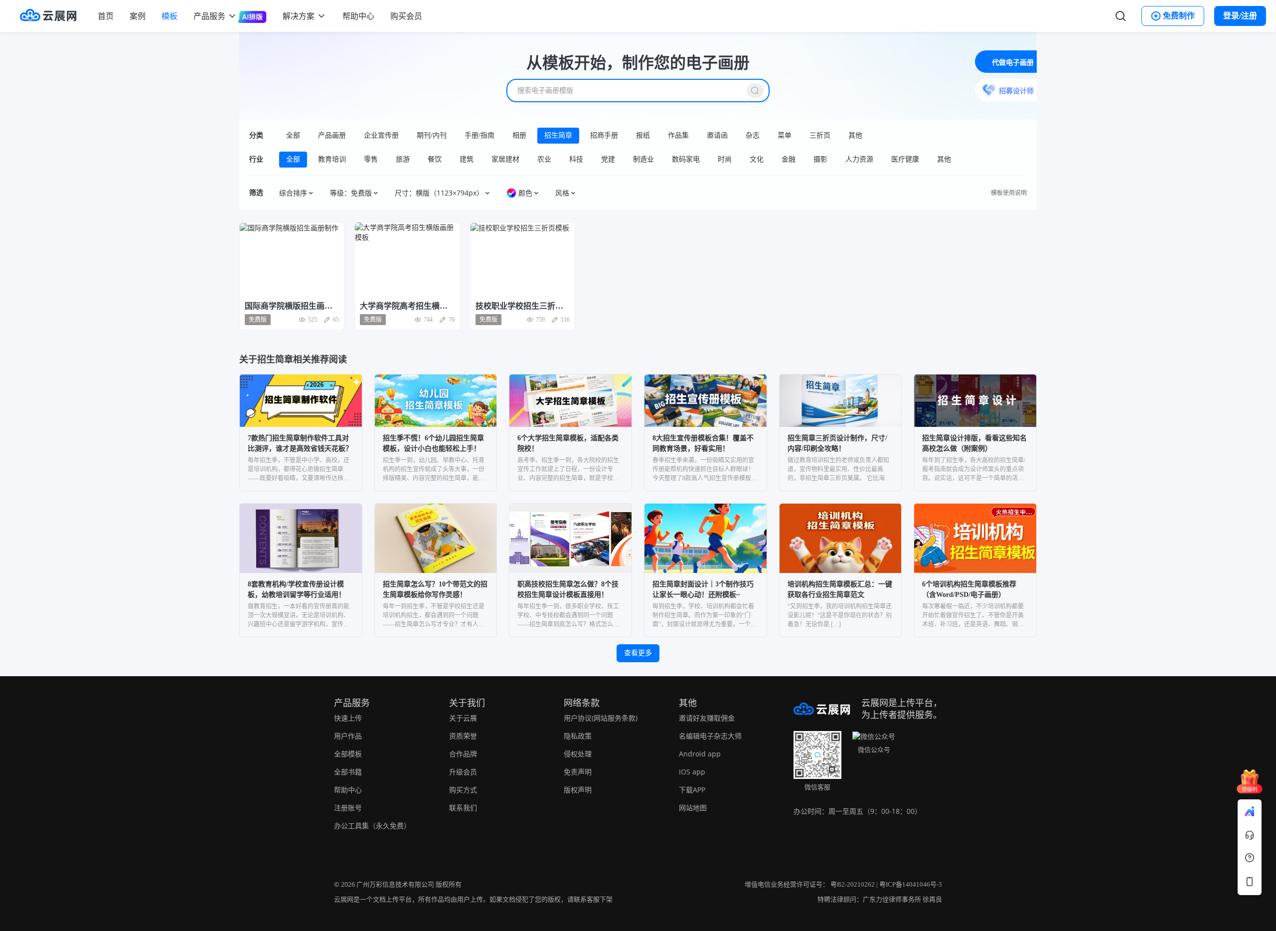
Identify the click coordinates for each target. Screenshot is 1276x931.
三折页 (819, 135)
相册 (519, 135)
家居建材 (505, 159)
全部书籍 (348, 771)
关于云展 (463, 718)
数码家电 (686, 159)
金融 (789, 159)
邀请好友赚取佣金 (707, 718)
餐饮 (435, 159)
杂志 (753, 135)
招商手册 (604, 135)
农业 (544, 159)
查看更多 (638, 653)
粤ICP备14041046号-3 (910, 884)
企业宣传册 (381, 135)
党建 (608, 159)
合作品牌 (463, 753)
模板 (169, 15)
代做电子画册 (1013, 62)
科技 (576, 159)
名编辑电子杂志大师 (710, 736)
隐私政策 (578, 736)
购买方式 (463, 789)
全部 (293, 135)
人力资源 (859, 159)
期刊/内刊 (432, 135)
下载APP (692, 789)
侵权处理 (578, 753)
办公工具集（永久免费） (372, 825)
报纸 (643, 135)
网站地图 (693, 807)
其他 (855, 135)
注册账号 (348, 807)
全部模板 (348, 753)
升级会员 (463, 771)
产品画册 (332, 135)
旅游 (403, 159)
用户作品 (348, 736)
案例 (138, 15)
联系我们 (463, 807)
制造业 (643, 159)
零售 (371, 159)
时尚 (725, 159)
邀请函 (717, 135)
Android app (700, 753)
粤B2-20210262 (852, 884)
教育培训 (332, 159)
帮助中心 (358, 15)
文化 (757, 159)
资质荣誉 (463, 736)
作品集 (678, 135)
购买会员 (406, 15)
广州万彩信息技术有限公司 (395, 884)
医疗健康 (905, 159)
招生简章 (558, 135)
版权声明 (578, 789)
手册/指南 (479, 135)
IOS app (692, 771)
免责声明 (578, 771)
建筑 (467, 159)
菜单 (785, 135)
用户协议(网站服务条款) (601, 718)
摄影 (820, 159)
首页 (106, 15)
